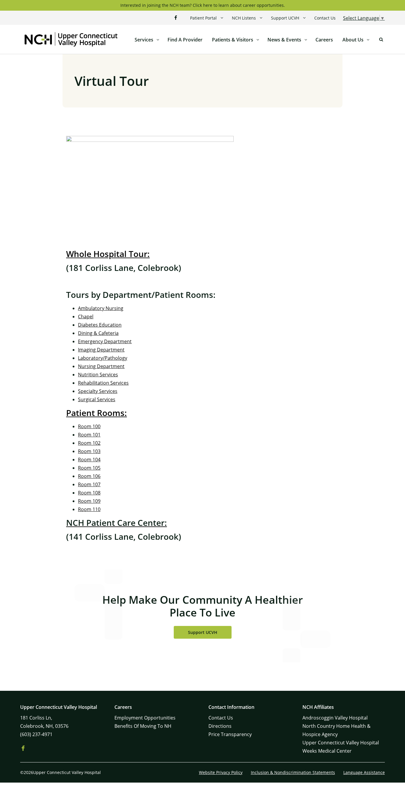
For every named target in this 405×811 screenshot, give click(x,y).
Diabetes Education (100, 325)
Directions (220, 726)
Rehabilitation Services (103, 383)
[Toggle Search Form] (381, 39)
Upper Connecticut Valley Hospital (340, 742)
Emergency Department (105, 341)
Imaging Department (101, 349)
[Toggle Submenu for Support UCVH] (304, 18)
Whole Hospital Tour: (108, 253)
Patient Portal (203, 18)
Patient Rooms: (96, 412)
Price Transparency (230, 734)
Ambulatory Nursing (100, 308)
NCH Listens (244, 18)
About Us (352, 39)
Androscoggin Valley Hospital (335, 717)
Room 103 (89, 451)
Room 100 (89, 426)
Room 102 (89, 443)
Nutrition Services (98, 374)
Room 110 (89, 509)
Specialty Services (97, 391)
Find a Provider (185, 39)
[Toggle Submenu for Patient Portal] (222, 18)
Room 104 (89, 459)
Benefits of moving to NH (142, 726)
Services (144, 39)
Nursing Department (101, 366)
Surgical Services (96, 399)
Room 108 (89, 492)
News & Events (284, 39)
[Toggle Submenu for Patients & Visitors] (258, 39)
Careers (324, 39)
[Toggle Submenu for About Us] (368, 39)
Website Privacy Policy (221, 772)
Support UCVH (285, 18)
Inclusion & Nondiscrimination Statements (293, 772)
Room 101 (89, 434)
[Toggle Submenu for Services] (158, 39)
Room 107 (89, 484)
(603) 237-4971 (36, 734)
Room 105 (89, 468)
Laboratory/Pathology (102, 358)
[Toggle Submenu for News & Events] (306, 39)
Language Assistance (364, 772)
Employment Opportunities (145, 717)
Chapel (85, 316)
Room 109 (89, 501)
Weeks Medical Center (327, 751)
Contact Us (325, 18)
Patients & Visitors (232, 39)
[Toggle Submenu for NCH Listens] (261, 18)
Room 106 (89, 476)
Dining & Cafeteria (98, 333)
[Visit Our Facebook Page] (175, 17)
